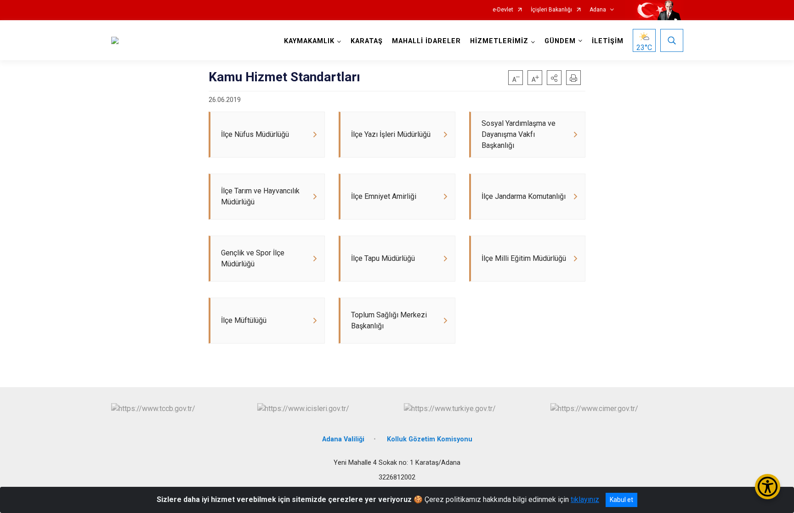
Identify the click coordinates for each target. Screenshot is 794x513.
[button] (554, 77)
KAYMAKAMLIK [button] (309, 41)
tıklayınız (585, 499)
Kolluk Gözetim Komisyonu (429, 439)
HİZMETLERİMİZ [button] (499, 41)
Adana (598, 10)
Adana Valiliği (343, 439)
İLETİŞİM (608, 41)
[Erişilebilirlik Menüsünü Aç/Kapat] (767, 486)
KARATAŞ (367, 41)
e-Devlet (503, 10)
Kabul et (621, 499)
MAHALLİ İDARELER (426, 41)
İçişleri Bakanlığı (551, 10)
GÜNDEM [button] (560, 41)
